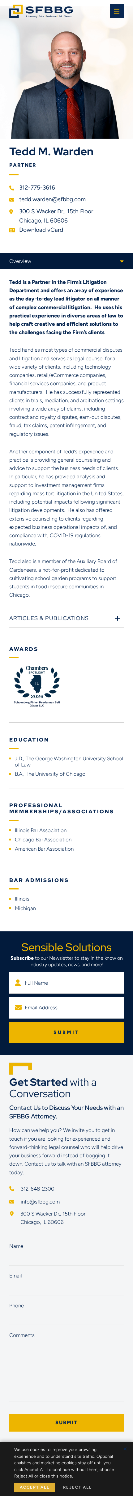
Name (16, 1246)
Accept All (34, 1487)
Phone (16, 1305)
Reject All (77, 1487)
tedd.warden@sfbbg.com (52, 199)
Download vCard (41, 229)
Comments (22, 1335)
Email (15, 1276)
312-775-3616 (37, 187)
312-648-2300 (36, 1189)
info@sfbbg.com (39, 1202)
